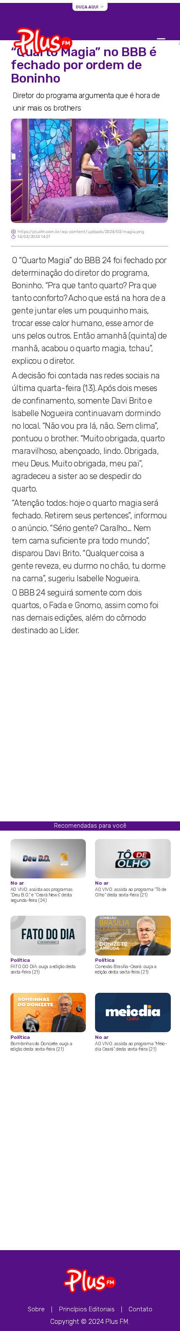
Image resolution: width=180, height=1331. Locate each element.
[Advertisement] (90, 731)
